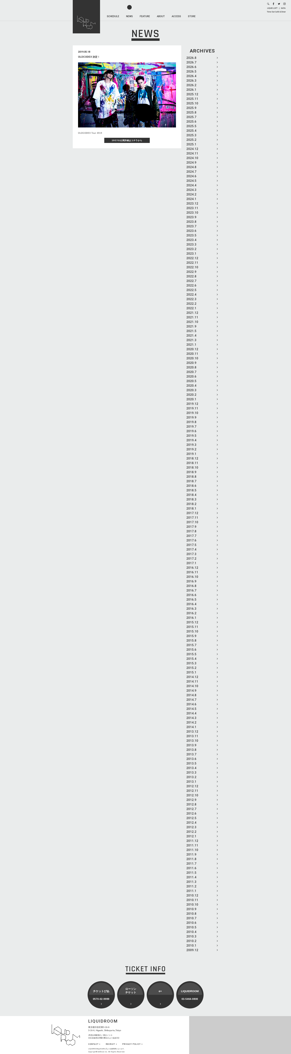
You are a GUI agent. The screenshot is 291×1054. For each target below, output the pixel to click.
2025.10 (192, 103)
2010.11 (192, 899)
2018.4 (191, 494)
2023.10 (192, 212)
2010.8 (191, 913)
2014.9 (191, 690)
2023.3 (191, 244)
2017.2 (191, 558)
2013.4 (191, 767)
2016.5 (191, 599)
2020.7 (191, 371)
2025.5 (191, 126)
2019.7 (191, 426)
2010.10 (192, 904)
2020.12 (192, 349)
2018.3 (191, 499)
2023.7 (191, 226)
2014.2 (191, 722)
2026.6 (191, 66)
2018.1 (191, 508)
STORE (192, 16)
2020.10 (192, 358)
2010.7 (191, 918)
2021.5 (191, 330)
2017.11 (192, 517)
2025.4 (191, 130)
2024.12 (192, 148)
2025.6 (191, 121)
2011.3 (191, 881)
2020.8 (191, 367)
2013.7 (191, 754)
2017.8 (191, 531)
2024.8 (191, 167)
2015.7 (191, 645)
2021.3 (191, 340)
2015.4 (191, 658)
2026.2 (191, 85)
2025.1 (191, 144)
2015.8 (191, 640)
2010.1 (191, 945)
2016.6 (191, 594)
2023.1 (191, 253)
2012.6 (191, 813)
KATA (283, 8)
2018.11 (192, 462)
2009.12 (192, 950)
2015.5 (191, 654)
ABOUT (161, 16)
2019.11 (192, 408)
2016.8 (191, 585)
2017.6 (191, 540)
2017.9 (191, 526)
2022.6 (191, 285)
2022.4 (191, 294)
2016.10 (192, 576)
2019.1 (191, 453)
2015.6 (191, 649)
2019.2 (191, 449)
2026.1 (191, 89)
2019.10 (192, 412)
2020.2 (191, 394)
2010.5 (191, 927)
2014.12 (192, 676)
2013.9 (191, 745)
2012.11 (192, 790)
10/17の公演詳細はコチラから (127, 140)
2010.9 (191, 909)
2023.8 (191, 221)
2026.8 (191, 57)
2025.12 (192, 94)
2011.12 (192, 840)
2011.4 (191, 877)
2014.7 (191, 699)
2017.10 (192, 522)
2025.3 (191, 135)
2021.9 (191, 326)
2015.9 (191, 635)
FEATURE (145, 16)
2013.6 (191, 758)
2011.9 (191, 854)
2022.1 (191, 308)
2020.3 (191, 390)
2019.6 (191, 431)
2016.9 (191, 581)
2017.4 (191, 549)
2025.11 (192, 98)
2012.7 (191, 808)
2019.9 (191, 417)
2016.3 (191, 608)
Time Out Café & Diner (276, 12)
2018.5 (191, 490)
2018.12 (192, 458)
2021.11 (192, 317)
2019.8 (191, 422)
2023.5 (191, 235)
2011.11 (192, 845)
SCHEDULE (113, 16)
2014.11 (192, 681)
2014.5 (191, 708)
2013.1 (191, 781)
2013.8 (191, 749)
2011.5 (191, 872)
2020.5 (191, 381)
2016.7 (191, 590)
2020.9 (191, 362)
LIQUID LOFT (272, 8)
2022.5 (191, 289)
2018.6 (191, 485)
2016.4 (191, 604)
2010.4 (191, 931)
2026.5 (191, 71)
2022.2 (191, 303)
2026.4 (191, 76)
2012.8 (191, 804)
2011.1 (191, 890)
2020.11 (192, 353)
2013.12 (192, 731)
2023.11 (192, 208)
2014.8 (191, 695)
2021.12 (192, 312)
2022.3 (191, 299)
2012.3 (191, 827)
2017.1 (191, 563)
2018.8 (191, 476)
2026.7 (191, 62)
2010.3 (191, 936)
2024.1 (191, 198)
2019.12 (192, 403)
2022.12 (192, 258)
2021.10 (192, 321)
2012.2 (191, 831)
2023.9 (191, 217)
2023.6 (191, 230)
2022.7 (191, 280)
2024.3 (191, 189)
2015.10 (192, 631)
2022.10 (192, 267)
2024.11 (192, 153)
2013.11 (192, 736)
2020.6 (191, 376)
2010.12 (192, 895)
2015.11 (192, 626)
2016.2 (191, 613)
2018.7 (191, 481)
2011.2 (191, 886)
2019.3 (191, 444)
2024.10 (192, 157)
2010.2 (191, 940)
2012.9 (191, 799)
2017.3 (191, 554)
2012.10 (192, 795)
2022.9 (191, 271)
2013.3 (191, 772)
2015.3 (191, 663)
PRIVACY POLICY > (132, 1044)
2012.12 (192, 786)
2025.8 (191, 112)
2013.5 (191, 763)
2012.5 (191, 818)
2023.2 (191, 249)
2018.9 (191, 472)
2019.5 (191, 435)
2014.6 (191, 704)
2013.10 (192, 740)
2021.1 (191, 344)
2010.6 (191, 922)
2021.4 (191, 335)
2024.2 (191, 194)
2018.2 (191, 503)
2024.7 (191, 171)
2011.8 (191, 859)
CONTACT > (94, 1044)
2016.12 (192, 567)
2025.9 (191, 107)
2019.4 (191, 440)
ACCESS (176, 16)
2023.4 (191, 239)
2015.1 (191, 672)
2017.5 (191, 544)
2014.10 (192, 686)
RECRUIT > (111, 1044)
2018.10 (192, 467)
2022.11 (192, 262)
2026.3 (191, 80)
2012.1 (191, 836)
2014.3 (191, 717)
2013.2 (191, 777)
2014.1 (191, 727)
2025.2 (191, 139)
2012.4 (191, 822)
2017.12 (192, 513)
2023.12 (192, 203)
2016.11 (192, 572)
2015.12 (192, 622)
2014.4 (191, 713)
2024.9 (191, 162)
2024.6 (191, 176)
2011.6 (191, 868)
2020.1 (191, 399)
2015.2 (191, 667)
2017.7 (191, 535)
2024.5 (191, 180)
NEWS (129, 16)
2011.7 (191, 863)
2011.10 (192, 849)
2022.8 (191, 276)
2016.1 (191, 617)
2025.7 (191, 117)
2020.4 (191, 385)
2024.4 (191, 185)
